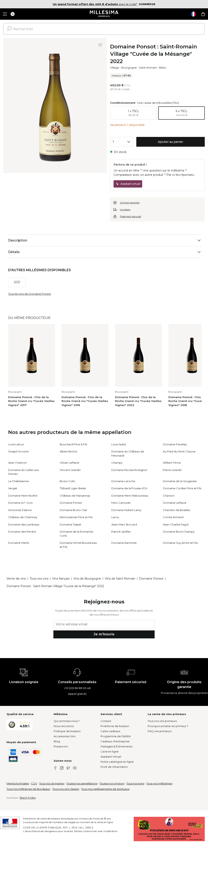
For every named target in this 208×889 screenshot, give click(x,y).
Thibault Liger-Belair (73, 488)
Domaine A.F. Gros (20, 502)
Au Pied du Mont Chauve (179, 451)
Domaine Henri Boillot (22, 495)
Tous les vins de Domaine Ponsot (29, 293)
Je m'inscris (104, 634)
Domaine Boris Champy (178, 531)
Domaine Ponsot (71, 502)
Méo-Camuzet (121, 502)
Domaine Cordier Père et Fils (182, 488)
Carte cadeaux (110, 731)
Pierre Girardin (172, 470)
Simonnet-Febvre (20, 510)
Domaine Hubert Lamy (126, 510)
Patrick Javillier (121, 531)
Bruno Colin (67, 481)
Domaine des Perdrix (22, 531)
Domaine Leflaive (174, 502)
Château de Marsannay (75, 495)
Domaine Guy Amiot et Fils (180, 542)
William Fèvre (172, 462)
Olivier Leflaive (69, 462)
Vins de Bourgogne (87, 578)
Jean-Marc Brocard (124, 524)
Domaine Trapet (70, 524)
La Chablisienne (18, 481)
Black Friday (28, 797)
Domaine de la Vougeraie (180, 481)
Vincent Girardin (70, 470)
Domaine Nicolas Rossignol (129, 470)
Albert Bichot (68, 451)
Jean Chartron (17, 462)
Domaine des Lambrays (23, 524)
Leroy (115, 517)
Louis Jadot (118, 444)
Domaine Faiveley (175, 444)
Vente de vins (16, 578)
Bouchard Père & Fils (73, 444)
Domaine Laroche (123, 481)
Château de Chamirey (22, 517)
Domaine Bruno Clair (73, 510)
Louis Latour (16, 444)
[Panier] (203, 14)
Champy (116, 462)
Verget (12, 488)
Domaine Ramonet (124, 542)
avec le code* (95, 4)
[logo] (104, 14)
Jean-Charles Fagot (176, 524)
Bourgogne (129, 67)
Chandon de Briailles (176, 510)
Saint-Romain (148, 67)
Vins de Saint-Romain (120, 578)
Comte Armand (173, 517)
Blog (57, 741)
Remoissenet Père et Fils (76, 517)
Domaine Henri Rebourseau (129, 495)
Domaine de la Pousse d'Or (129, 488)
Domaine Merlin (18, 542)
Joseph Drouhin (18, 451)
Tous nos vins (39, 578)
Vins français (60, 578)
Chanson (168, 495)
